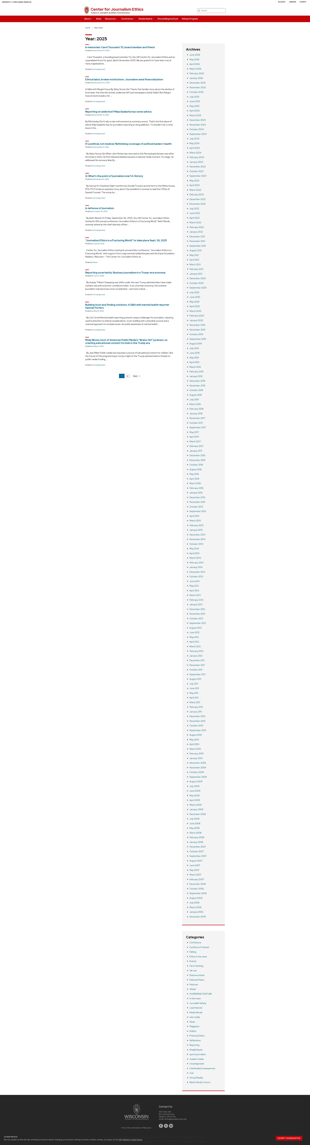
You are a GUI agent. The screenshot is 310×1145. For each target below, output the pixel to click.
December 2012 (197, 609)
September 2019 (198, 339)
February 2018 (196, 408)
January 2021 (196, 273)
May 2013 (194, 585)
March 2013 (195, 595)
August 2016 (196, 469)
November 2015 (197, 502)
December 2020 (198, 278)
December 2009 (198, 762)
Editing (193, 951)
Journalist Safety (198, 1003)
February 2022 (197, 227)
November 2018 (197, 385)
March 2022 (195, 222)
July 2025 (194, 96)
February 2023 (197, 194)
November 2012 (197, 613)
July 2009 (194, 786)
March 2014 (195, 557)
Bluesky (281, 2)
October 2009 (197, 772)
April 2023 (195, 185)
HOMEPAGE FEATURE (201, 993)
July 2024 (194, 138)
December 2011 (197, 660)
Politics (193, 1031)
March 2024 (195, 152)
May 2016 (194, 474)
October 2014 (196, 544)
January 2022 (196, 231)
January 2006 (196, 912)
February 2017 (196, 446)
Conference (127, 19)
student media (197, 1059)
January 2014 (196, 567)
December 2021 (197, 236)
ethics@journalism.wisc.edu (175, 1119)
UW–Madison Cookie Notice (130, 1139)
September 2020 (198, 287)
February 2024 (197, 157)
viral (191, 1073)
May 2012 (194, 637)
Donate (303, 2)
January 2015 (196, 530)
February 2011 (196, 707)
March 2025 (195, 115)
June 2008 (195, 823)
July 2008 (194, 818)
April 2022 (195, 217)
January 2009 (196, 809)
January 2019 (196, 376)
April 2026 (195, 64)
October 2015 (196, 506)
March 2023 (195, 190)
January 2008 (196, 842)
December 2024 (198, 120)
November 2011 (197, 665)
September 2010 (198, 730)
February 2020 (197, 315)
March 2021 (195, 264)
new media (195, 1017)
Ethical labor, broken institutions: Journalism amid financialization (124, 79)
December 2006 (198, 884)
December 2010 (197, 716)
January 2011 (196, 711)
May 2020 (194, 301)
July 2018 (194, 399)
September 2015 (198, 511)
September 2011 (197, 674)
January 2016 (196, 492)
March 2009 (196, 804)
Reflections (195, 1040)
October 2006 (197, 888)
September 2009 (198, 776)
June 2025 (195, 101)
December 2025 (198, 82)
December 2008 (198, 814)
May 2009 (195, 795)
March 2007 (195, 874)
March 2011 (195, 702)
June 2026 (195, 54)
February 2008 (197, 837)
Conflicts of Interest (199, 947)
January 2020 (196, 320)
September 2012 (198, 623)
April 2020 (195, 306)
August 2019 (196, 343)
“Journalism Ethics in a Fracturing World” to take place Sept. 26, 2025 (126, 240)
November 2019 (197, 329)
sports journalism (198, 1054)
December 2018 (197, 380)
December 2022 (197, 199)
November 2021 (197, 241)
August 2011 (195, 679)
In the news (195, 998)
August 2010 (196, 734)
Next (137, 376)
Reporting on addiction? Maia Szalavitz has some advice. (118, 111)
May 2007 (194, 870)
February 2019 (196, 371)
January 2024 (196, 162)
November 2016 (197, 460)
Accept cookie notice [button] (289, 1138)
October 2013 (196, 576)
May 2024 (194, 143)
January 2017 (196, 450)
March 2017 (195, 441)
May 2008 (195, 828)
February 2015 (196, 525)
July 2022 (194, 208)
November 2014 (197, 539)
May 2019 (194, 357)
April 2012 (194, 641)
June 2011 (194, 688)
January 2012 (196, 655)
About (87, 19)
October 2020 (197, 283)
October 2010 (196, 725)
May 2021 (194, 255)
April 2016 (194, 478)
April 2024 (195, 148)
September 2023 (198, 175)
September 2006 (198, 893)
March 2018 (195, 404)
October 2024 (197, 129)
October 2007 (197, 851)
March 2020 (195, 311)
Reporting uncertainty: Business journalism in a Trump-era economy (125, 272)
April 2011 (194, 697)
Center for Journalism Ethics (117, 9)
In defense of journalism (99, 208)
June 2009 (195, 790)
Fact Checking (196, 965)
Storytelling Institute (168, 19)
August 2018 (196, 394)
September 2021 (198, 245)
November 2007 (198, 846)
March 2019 (195, 367)
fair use (193, 970)
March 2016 (195, 483)
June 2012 (194, 632)
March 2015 (195, 520)
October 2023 (196, 171)
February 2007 (197, 879)
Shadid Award (145, 19)
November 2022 (198, 203)
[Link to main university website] (136, 1120)
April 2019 (194, 362)
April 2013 (194, 590)
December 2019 (197, 325)
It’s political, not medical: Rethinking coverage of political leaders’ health (128, 143)
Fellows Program (190, 19)
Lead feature (196, 1007)
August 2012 (196, 627)
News (98, 19)
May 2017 (194, 432)
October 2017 (196, 422)
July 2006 (194, 902)
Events (193, 961)
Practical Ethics (197, 1035)
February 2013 (196, 599)
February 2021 (196, 269)
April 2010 (194, 744)
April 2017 (194, 436)
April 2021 (194, 259)
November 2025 (198, 87)
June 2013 (194, 581)
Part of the (136, 1128)
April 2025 (195, 110)
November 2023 (198, 166)
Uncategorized (99, 69)
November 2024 (198, 124)
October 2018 (196, 390)
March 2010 (195, 749)
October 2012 (196, 618)
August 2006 (196, 898)
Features (194, 984)
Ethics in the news (198, 956)
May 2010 (194, 739)
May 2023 (194, 180)
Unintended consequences (202, 1068)
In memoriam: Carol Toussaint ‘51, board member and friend (120, 47)
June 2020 (195, 297)
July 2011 (194, 683)
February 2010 (197, 753)
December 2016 (197, 455)
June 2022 (195, 213)
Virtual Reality (196, 1077)
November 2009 (198, 767)
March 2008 (196, 832)
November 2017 (197, 418)
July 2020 (194, 292)
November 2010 (197, 721)
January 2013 (196, 604)
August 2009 (196, 781)
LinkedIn (292, 2)
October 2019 (196, 334)
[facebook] (161, 1126)
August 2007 (196, 860)
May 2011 (194, 693)
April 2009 (195, 800)
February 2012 (196, 651)
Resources (110, 19)
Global (193, 989)
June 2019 (195, 352)
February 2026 (197, 73)
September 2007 (198, 856)
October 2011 (196, 669)
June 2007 (195, 865)
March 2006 (196, 907)
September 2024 (198, 134)
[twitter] (166, 1126)
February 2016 (196, 488)
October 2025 (197, 92)
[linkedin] (171, 1126)
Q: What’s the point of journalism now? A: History (114, 176)
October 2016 (196, 464)
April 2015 (194, 516)
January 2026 (196, 78)
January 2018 (196, 413)
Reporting (194, 1045)
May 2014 (194, 548)
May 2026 (194, 59)
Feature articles (197, 975)
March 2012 (195, 646)
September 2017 (198, 427)
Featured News (197, 979)
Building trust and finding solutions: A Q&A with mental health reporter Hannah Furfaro (127, 306)
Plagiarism (194, 1026)
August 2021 (196, 250)
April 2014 (194, 553)
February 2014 (197, 562)
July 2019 (194, 348)
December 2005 (198, 916)
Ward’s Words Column (200, 1082)
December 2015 (197, 497)
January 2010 (196, 758)
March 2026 (195, 68)
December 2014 (197, 534)
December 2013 (197, 572)
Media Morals (196, 1012)
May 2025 (194, 106)
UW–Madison (16, 2)
